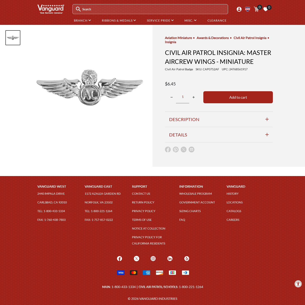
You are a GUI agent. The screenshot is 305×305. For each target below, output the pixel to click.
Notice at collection (148, 228)
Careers (233, 219)
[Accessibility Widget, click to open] (298, 283)
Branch (81, 20)
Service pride (159, 20)
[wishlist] (266, 9)
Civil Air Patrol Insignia (250, 38)
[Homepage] (50, 12)
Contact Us (141, 193)
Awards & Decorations (213, 38)
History (233, 193)
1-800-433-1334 (123, 287)
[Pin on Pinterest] (176, 150)
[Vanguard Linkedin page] (169, 258)
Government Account (197, 202)
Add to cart (238, 97)
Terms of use (142, 219)
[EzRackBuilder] (247, 9)
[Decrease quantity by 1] (171, 97)
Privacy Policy (143, 211)
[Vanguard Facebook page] (119, 258)
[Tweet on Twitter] (184, 150)
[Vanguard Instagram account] (153, 258)
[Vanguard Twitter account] (136, 258)
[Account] (239, 9)
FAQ (182, 219)
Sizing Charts (190, 211)
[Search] (78, 9)
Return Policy (143, 202)
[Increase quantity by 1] (193, 97)
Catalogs (234, 211)
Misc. (189, 20)
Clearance (217, 20)
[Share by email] (191, 150)
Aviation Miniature (178, 38)
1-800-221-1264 (191, 287)
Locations (235, 202)
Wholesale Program (195, 193)
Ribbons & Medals (117, 20)
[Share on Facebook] (168, 150)
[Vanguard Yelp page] (186, 258)
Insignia (170, 42)
